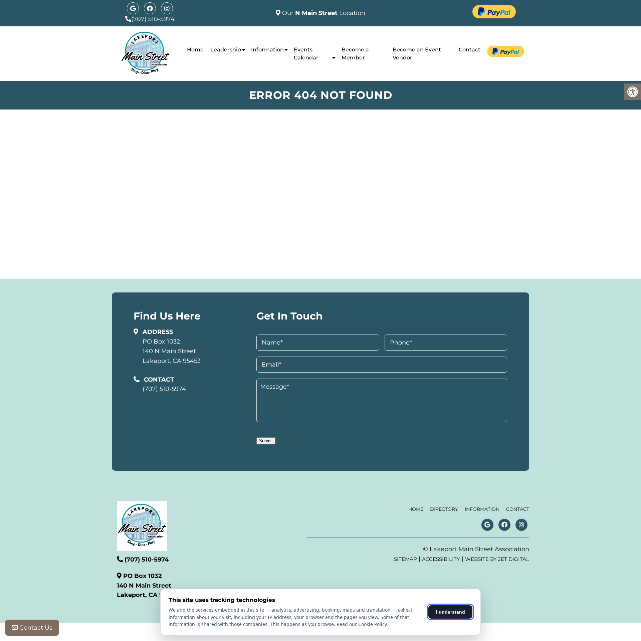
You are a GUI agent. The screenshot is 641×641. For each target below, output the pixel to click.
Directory (444, 509)
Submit (266, 440)
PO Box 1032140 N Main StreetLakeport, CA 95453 (172, 351)
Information (267, 49)
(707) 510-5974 (153, 19)
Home (195, 49)
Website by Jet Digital (497, 559)
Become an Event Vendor (417, 53)
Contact (469, 49)
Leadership (225, 49)
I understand (450, 612)
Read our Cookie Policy (362, 624)
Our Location (322, 13)
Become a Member (355, 53)
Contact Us (35, 627)
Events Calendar (306, 53)
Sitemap (405, 559)
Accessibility (441, 559)
